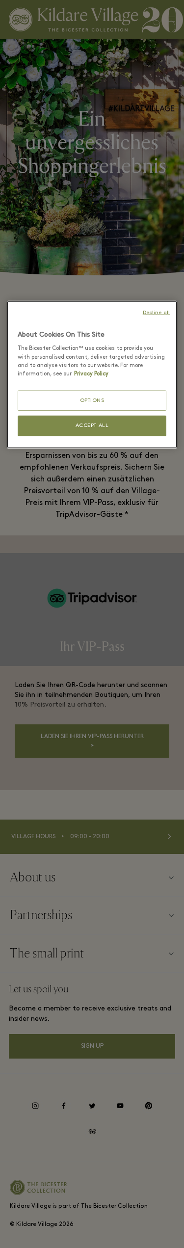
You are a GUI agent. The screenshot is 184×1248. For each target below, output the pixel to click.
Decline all (156, 313)
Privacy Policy (91, 373)
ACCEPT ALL (92, 425)
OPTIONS (92, 400)
